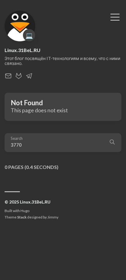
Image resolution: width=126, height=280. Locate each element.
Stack (22, 217)
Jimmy (52, 217)
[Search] (112, 142)
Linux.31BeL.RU (22, 50)
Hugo (24, 210)
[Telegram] (29, 77)
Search (17, 138)
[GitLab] (18, 77)
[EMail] (8, 77)
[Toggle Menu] (115, 16)
